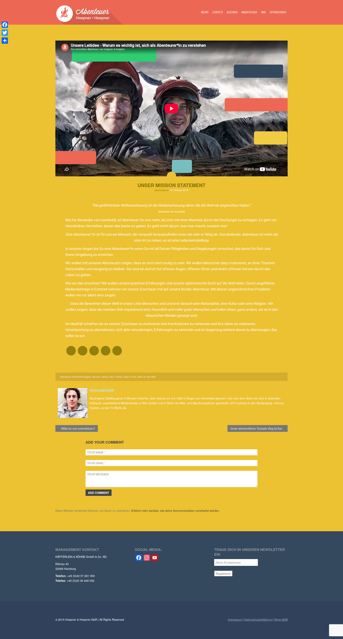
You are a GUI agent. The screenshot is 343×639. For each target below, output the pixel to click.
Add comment (98, 493)
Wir (263, 12)
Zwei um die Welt (146, 376)
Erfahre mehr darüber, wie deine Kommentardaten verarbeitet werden (175, 511)
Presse (119, 376)
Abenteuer (249, 12)
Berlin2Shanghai (81, 376)
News (205, 12)
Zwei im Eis (130, 376)
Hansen (96, 376)
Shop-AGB (281, 620)
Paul (111, 376)
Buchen (232, 12)
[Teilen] (5, 41)
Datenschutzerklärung (258, 620)
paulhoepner (162, 190)
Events (218, 12)
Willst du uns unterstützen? (77, 428)
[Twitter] (5, 33)
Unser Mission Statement (171, 185)
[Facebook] (5, 25)
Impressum (235, 620)
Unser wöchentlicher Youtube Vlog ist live (256, 428)
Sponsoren (278, 12)
